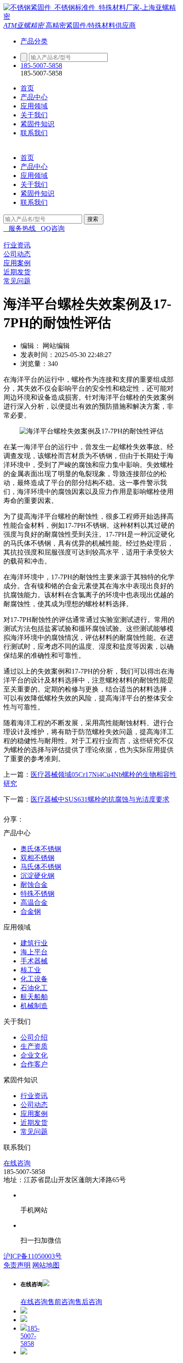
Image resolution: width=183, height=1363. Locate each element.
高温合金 (34, 902)
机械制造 (34, 1005)
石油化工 (34, 987)
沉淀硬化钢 (37, 875)
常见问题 (34, 1131)
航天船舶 (34, 996)
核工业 (30, 970)
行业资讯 (34, 1095)
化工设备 (34, 978)
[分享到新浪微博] (32, 819)
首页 (27, 88)
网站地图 (46, 1265)
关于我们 (34, 115)
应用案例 (34, 1113)
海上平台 (34, 952)
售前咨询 (61, 1301)
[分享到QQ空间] (48, 819)
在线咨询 (17, 1163)
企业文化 (34, 1055)
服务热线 (19, 228)
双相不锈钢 (37, 857)
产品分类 (34, 41)
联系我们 (34, 133)
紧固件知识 (37, 124)
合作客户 (34, 1064)
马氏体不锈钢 (40, 866)
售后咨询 (88, 1301)
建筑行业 (34, 943)
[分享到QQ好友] (64, 819)
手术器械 (34, 961)
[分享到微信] (81, 819)
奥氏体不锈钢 (40, 848)
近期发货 (34, 1122)
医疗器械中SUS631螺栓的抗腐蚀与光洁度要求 (100, 799)
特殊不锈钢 (37, 893)
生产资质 (34, 1046)
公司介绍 (34, 1037)
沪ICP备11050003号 (32, 1256)
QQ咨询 (50, 228)
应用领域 (34, 106)
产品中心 (34, 97)
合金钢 (30, 911)
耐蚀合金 (34, 884)
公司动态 (34, 1104)
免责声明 (17, 1265)
